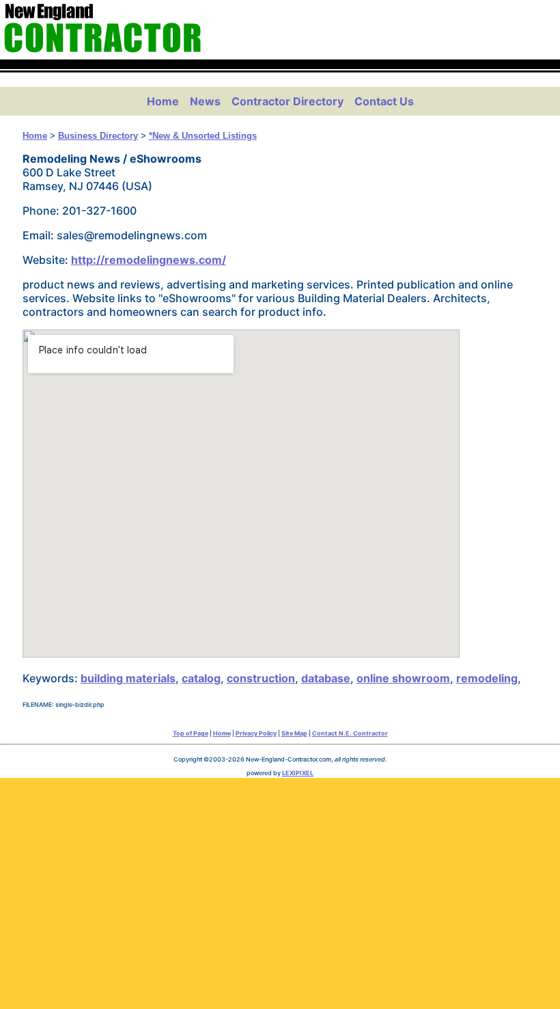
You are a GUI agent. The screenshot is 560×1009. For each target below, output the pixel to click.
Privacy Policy (256, 733)
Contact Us (384, 101)
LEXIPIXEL (297, 773)
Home (163, 101)
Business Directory (98, 136)
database (325, 678)
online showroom (403, 678)
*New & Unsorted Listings (203, 136)
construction (261, 678)
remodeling (487, 678)
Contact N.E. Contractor (350, 733)
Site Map (294, 733)
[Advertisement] (280, 890)
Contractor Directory (288, 101)
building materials (128, 678)
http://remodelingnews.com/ (148, 260)
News (205, 101)
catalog (201, 678)
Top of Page (190, 733)
